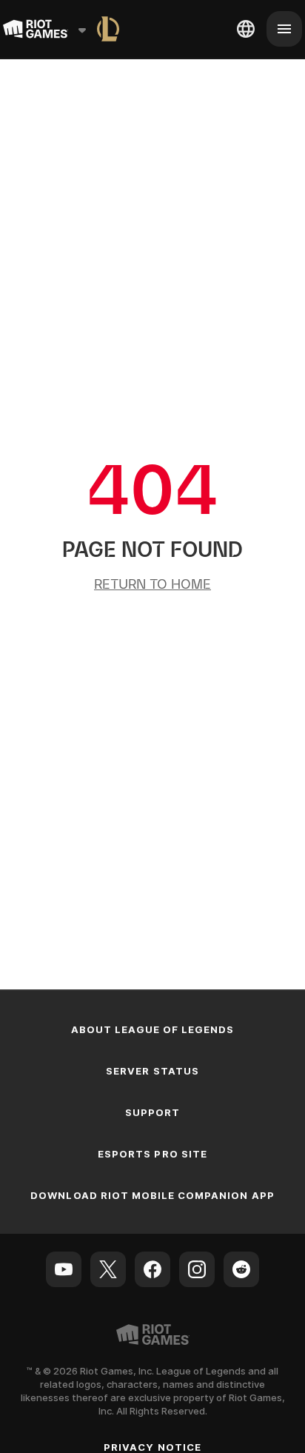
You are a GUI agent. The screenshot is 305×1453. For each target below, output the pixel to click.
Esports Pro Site (152, 1154)
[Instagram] (197, 1269)
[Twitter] (108, 1269)
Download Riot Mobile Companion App (152, 1195)
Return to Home (152, 584)
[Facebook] (152, 1269)
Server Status (152, 1071)
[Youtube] (64, 1269)
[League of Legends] (108, 29)
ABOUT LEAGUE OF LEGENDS (153, 1029)
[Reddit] (241, 1269)
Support (152, 1112)
